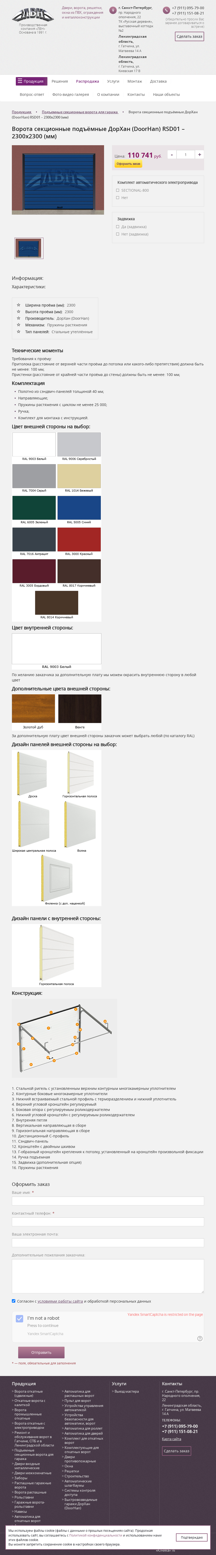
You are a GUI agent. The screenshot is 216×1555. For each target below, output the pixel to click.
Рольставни (24, 1497)
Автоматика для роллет (83, 1428)
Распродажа (87, 81)
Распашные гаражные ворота (32, 1485)
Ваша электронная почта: (35, 1234)
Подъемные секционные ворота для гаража (33, 1454)
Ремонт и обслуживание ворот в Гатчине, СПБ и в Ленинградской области (34, 1439)
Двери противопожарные (80, 1458)
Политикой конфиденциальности (95, 1535)
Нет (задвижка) (134, 234)
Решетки (72, 1471)
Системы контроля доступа (80, 1492)
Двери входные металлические (27, 1465)
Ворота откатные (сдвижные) (28, 1393)
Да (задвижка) (133, 226)
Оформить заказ (128, 164)
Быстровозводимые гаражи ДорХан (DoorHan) (81, 1503)
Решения (60, 81)
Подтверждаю (192, 1537)
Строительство (77, 1476)
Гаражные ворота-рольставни (29, 1504)
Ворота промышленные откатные (28, 1414)
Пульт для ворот (78, 1400)
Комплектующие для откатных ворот (82, 1449)
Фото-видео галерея (70, 94)
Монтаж (134, 81)
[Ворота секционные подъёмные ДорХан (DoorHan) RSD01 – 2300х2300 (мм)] (58, 179)
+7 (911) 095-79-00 (188, 7)
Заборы (20, 1478)
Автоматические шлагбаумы (78, 1483)
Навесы (20, 1511)
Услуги (113, 81)
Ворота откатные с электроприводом (29, 1425)
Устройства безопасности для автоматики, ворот (80, 1419)
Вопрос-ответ (32, 94)
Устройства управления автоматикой (84, 1407)
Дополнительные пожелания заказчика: (48, 1254)
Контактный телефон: (33, 1213)
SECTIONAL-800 (135, 190)
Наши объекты (166, 94)
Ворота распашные (30, 1492)
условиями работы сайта (60, 1301)
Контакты (136, 94)
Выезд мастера (127, 1391)
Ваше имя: (23, 1192)
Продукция (33, 81)
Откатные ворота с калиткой (29, 1402)
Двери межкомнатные (32, 1473)
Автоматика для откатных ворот (27, 1518)
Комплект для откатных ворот (84, 1440)
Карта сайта (171, 1438)
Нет (124, 197)
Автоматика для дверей (84, 1433)
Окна (69, 1466)
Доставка (158, 81)
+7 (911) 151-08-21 (188, 13)
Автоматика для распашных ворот (79, 1393)
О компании (108, 94)
